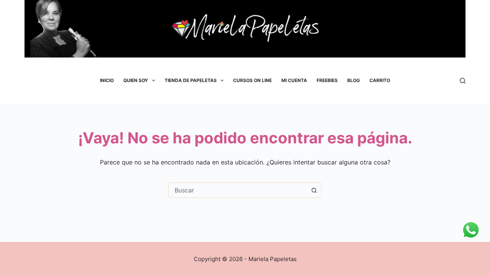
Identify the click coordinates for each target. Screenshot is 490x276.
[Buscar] (463, 81)
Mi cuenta (294, 80)
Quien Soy (135, 80)
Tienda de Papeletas (191, 80)
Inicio (107, 80)
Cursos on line (252, 80)
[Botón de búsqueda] (314, 190)
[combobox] (238, 190)
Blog (353, 80)
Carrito (379, 80)
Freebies (327, 80)
